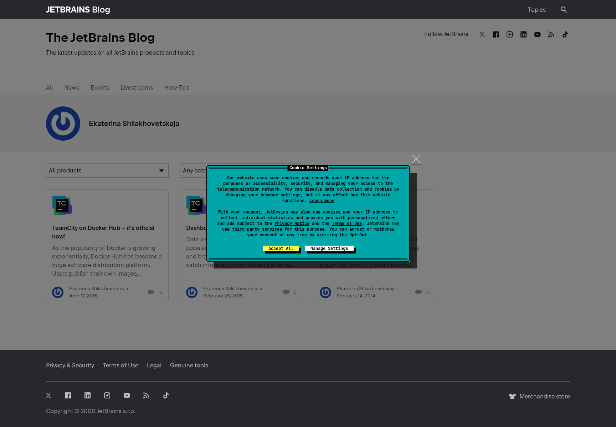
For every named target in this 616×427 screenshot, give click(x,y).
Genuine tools (189, 365)
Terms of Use (347, 223)
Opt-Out (358, 235)
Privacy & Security (70, 365)
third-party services (257, 229)
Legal (154, 365)
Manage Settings (329, 248)
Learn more (321, 201)
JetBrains (109, 411)
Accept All (280, 248)
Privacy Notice (291, 223)
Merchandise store (542, 399)
